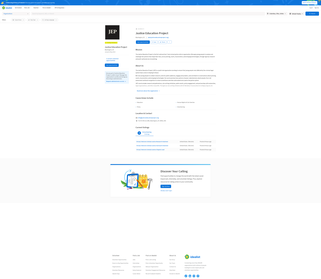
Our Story (172, 260)
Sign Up (317, 8)
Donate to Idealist (174, 274)
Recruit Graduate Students (153, 274)
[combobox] (148, 13)
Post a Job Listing (151, 260)
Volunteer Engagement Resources (155, 270)
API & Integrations (59, 8)
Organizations (116, 267)
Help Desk (172, 270)
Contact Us (172, 267)
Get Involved (18, 8)
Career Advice (136, 274)
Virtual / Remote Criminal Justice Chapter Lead (150, 150)
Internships (136, 263)
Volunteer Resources (118, 270)
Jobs (134, 260)
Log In (311, 8)
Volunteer (36, 8)
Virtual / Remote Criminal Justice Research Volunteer (152, 142)
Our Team (172, 263)
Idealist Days (116, 274)
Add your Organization (152, 267)
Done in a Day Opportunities (120, 263)
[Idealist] (7, 7)
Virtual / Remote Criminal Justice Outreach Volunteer (152, 146)
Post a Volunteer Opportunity (154, 263)
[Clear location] (285, 13)
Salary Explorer (137, 270)
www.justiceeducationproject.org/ (158, 37)
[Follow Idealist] (186, 276)
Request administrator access (115, 81)
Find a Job (27, 8)
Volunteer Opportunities (119, 260)
